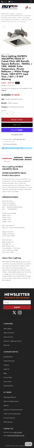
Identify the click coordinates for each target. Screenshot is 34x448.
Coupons (6, 365)
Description (7, 158)
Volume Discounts (9, 361)
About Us (6, 369)
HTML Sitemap (8, 422)
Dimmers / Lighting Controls (12, 341)
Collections (19, 14)
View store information (10, 144)
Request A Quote (17, 120)
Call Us (5, 1)
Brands (12, 14)
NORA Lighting (13, 103)
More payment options (17, 134)
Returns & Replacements (11, 401)
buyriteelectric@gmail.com (15, 435)
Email (12, 1)
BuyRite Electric (5, 14)
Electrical (6, 345)
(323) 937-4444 (17, 432)
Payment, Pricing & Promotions (13, 410)
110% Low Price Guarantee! (12, 414)
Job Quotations (8, 357)
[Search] (31, 1)
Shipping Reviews (28, 158)
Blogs (5, 373)
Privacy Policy (8, 377)
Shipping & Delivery (10, 397)
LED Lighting (8, 329)
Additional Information (18, 158)
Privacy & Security (9, 418)
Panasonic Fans (8, 337)
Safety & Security (9, 333)
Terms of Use (7, 381)
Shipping (3, 85)
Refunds (6, 405)
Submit (17, 307)
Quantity (3, 110)
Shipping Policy (8, 386)
